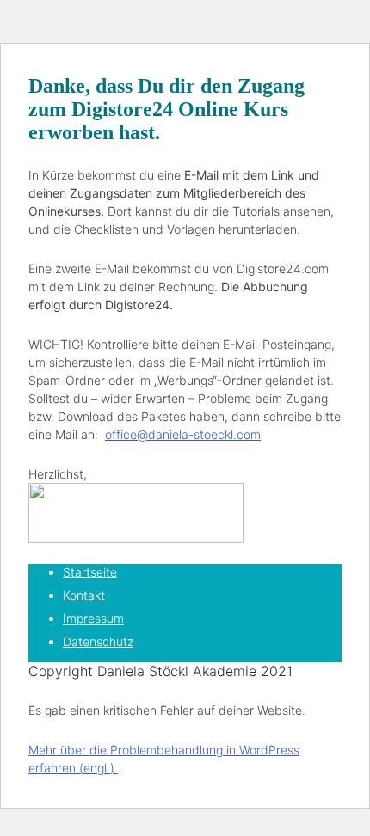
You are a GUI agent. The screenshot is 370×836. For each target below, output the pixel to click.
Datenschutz (98, 641)
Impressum (93, 618)
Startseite (90, 571)
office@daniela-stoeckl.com (183, 434)
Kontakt (84, 595)
